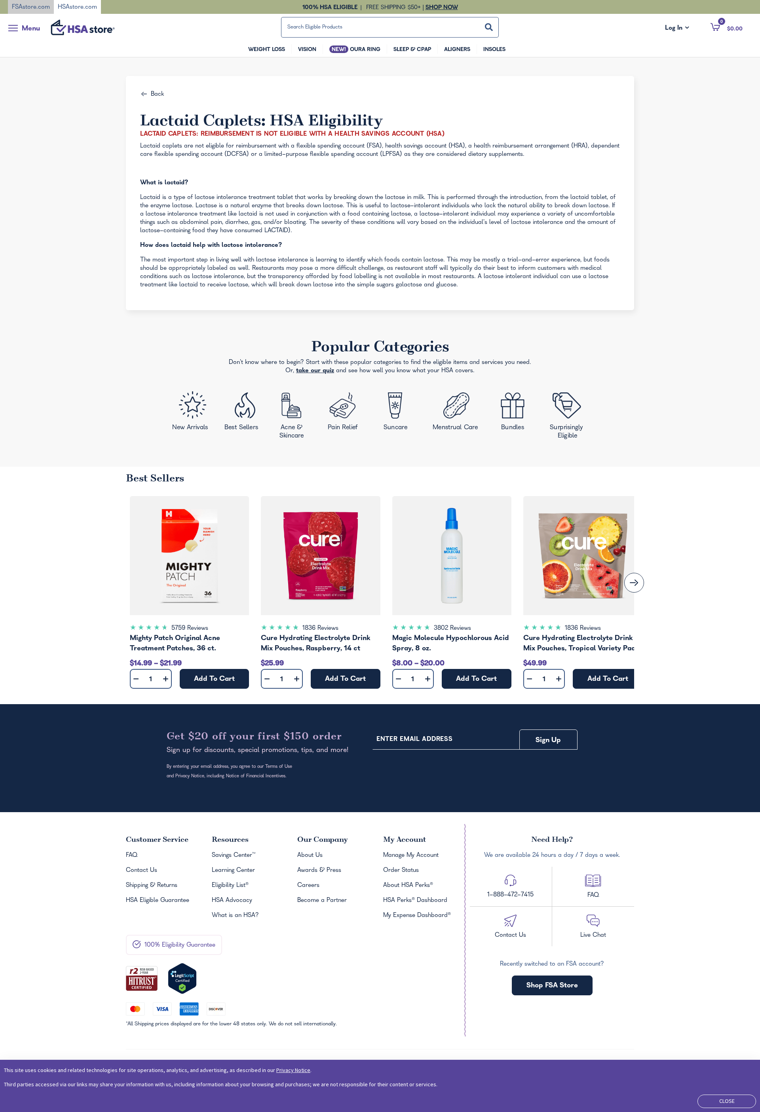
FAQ (131, 855)
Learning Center (233, 871)
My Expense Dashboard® (417, 916)
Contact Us (141, 871)
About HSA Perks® (408, 886)
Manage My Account (411, 855)
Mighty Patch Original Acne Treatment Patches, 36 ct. (175, 644)
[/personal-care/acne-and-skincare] (293, 417)
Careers (308, 886)
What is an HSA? (235, 916)
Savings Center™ (233, 855)
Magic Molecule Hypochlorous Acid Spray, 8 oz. (450, 644)
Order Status (401, 871)
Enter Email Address (414, 740)
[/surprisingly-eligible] (568, 415)
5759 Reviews (189, 628)
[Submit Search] (489, 27)
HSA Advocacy (232, 901)
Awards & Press (319, 871)
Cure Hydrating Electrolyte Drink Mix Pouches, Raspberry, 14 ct (315, 644)
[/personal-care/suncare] (395, 414)
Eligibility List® (230, 886)
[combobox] (390, 27)
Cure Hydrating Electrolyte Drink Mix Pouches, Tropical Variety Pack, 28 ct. (582, 644)
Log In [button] (677, 28)
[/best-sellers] (242, 414)
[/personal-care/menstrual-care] (456, 413)
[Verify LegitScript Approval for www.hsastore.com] (182, 979)
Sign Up (548, 740)
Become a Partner (322, 901)
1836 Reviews (320, 628)
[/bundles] (514, 412)
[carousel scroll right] (634, 583)
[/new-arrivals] (191, 413)
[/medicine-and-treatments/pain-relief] (347, 413)
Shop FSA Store (552, 986)
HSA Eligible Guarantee (157, 901)
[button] (727, 27)
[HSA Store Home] (83, 27)
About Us (310, 855)
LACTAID (276, 231)
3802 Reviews (452, 628)
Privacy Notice (293, 1070)
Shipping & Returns (151, 886)
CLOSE (727, 1100)
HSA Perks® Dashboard (415, 901)
